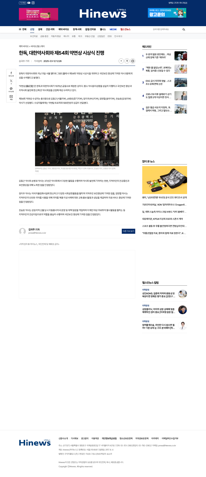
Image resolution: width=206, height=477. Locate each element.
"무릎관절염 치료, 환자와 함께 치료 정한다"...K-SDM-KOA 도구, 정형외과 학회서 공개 (164, 233)
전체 (24, 29)
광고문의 (85, 438)
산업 (32, 29)
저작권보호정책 (141, 438)
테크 (80, 36)
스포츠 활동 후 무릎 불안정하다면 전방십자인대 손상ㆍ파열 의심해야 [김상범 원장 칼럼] (164, 226)
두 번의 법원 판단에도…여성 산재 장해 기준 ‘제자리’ (158, 56)
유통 (74, 36)
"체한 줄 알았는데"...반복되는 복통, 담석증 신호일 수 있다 (159, 69)
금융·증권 (44, 36)
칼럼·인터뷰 (90, 29)
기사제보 (74, 438)
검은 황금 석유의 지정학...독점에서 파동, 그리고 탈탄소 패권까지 (159, 109)
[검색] (184, 29)
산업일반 (101, 36)
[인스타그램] (33, 2)
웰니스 (103, 29)
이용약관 (95, 438)
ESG (110, 36)
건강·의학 (50, 29)
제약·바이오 (63, 29)
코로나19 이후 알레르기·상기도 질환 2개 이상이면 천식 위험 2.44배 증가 (158, 96)
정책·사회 (77, 29)
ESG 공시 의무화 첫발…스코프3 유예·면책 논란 (158, 82)
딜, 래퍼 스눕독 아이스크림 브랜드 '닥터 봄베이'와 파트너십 (164, 211)
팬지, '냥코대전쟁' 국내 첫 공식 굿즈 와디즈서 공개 (164, 197)
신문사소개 (63, 438)
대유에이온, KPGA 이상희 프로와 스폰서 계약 (162, 219)
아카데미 (155, 438)
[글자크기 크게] (126, 60)
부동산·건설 (90, 36)
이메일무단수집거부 (170, 438)
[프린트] (132, 60)
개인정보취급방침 (109, 438)
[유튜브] (29, 2)
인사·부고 (118, 36)
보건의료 (34, 36)
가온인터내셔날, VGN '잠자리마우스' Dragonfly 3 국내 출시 (164, 204)
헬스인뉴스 (125, 29)
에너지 (66, 36)
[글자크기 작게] (121, 60)
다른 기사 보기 (128, 231)
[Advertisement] (77, 274)
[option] (38, 14)
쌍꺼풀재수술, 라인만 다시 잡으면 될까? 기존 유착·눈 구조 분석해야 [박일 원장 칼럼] (158, 327)
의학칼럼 (145, 290)
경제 (40, 29)
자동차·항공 (56, 36)
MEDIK (113, 29)
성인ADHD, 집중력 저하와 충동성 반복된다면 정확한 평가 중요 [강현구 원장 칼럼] (158, 295)
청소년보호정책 (126, 438)
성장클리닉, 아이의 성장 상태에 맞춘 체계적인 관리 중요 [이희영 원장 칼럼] (158, 311)
